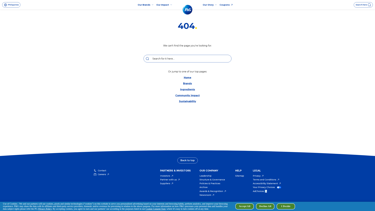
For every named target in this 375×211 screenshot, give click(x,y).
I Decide (285, 206)
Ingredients (187, 89)
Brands (187, 83)
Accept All (244, 206)
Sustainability (187, 101)
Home (187, 77)
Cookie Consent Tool (155, 209)
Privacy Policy (45, 209)
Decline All (265, 206)
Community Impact (187, 95)
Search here (361, 5)
